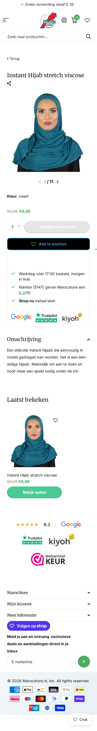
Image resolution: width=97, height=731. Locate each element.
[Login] (64, 20)
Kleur (18, 196)
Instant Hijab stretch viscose (32, 475)
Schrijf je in (84, 662)
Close (48, 592)
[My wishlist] (87, 20)
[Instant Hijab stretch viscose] (34, 441)
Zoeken (88, 36)
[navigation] (57, 182)
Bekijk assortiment (6, 20)
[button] (20, 222)
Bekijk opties (34, 492)
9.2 (22, 292)
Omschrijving (24, 339)
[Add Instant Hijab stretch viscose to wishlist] (55, 420)
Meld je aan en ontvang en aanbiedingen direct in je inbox (39, 643)
